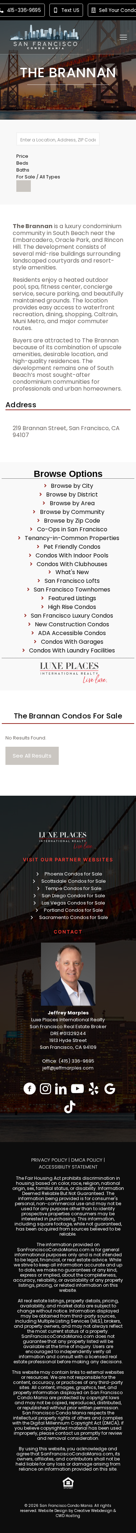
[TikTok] (69, 1106)
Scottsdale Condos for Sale (73, 881)
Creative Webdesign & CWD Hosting (86, 1513)
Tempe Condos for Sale (73, 888)
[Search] (23, 186)
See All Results (32, 755)
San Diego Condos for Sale (73, 895)
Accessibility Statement (68, 1166)
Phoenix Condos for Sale (73, 873)
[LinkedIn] (61, 1088)
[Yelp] (93, 1088)
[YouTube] (77, 1088)
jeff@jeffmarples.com (68, 1067)
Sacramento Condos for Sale (73, 917)
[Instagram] (45, 1088)
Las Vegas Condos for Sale (73, 902)
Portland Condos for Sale (73, 910)
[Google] (110, 1088)
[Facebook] (30, 1088)
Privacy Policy (49, 1160)
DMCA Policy (86, 1160)
